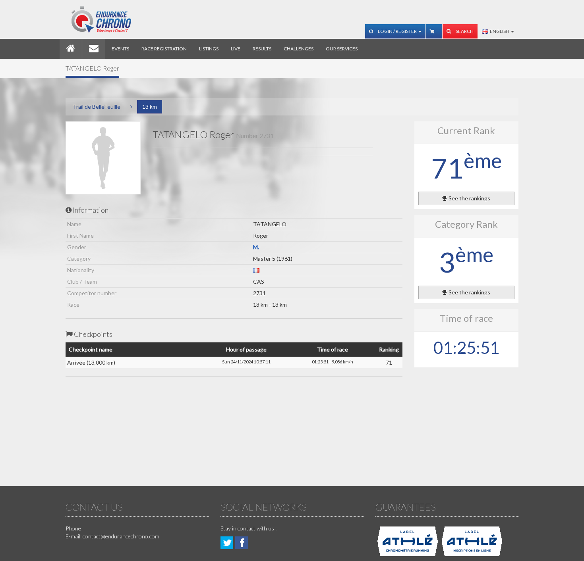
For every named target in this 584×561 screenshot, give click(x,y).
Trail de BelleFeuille (96, 106)
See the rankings (468, 198)
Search (464, 31)
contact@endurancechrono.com (121, 536)
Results (262, 49)
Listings (209, 49)
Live (235, 49)
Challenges (298, 49)
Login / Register (397, 31)
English (499, 31)
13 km (149, 106)
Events (120, 49)
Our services (342, 49)
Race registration (164, 49)
